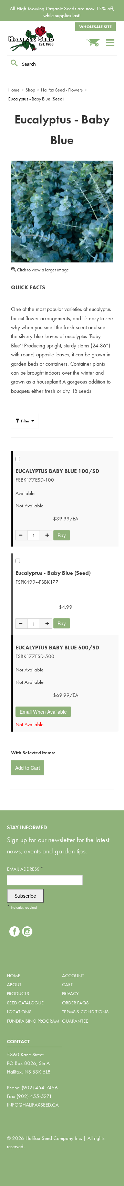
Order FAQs (75, 1003)
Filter (25, 421)
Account (73, 975)
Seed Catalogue (25, 1003)
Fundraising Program (33, 1021)
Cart (67, 984)
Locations (19, 1012)
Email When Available (43, 711)
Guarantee (75, 1021)
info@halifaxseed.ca (33, 1104)
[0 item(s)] (95, 39)
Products (18, 993)
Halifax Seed (41, 38)
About (14, 984)
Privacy (70, 993)
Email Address (25, 868)
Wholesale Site (95, 27)
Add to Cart (27, 767)
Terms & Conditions (85, 1012)
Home (13, 975)
